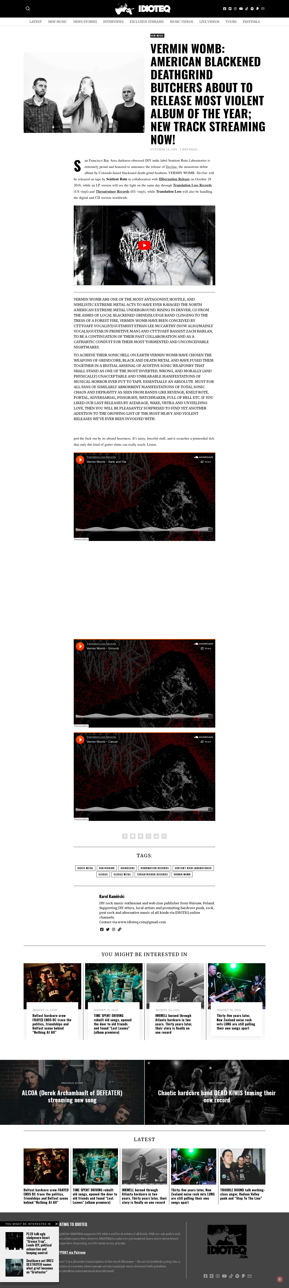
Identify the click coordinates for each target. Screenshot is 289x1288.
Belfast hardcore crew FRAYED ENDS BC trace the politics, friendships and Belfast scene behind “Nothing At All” (51, 1023)
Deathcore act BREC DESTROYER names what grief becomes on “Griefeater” (39, 1266)
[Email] (262, 8)
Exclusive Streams (147, 22)
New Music (57, 22)
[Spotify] (252, 8)
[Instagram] (235, 8)
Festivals (251, 22)
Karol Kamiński (111, 896)
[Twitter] (230, 8)
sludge (103, 874)
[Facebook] (224, 8)
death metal (85, 868)
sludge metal (122, 874)
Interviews (113, 22)
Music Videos (181, 22)
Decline (171, 166)
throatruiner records (152, 874)
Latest (35, 22)
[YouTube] (241, 8)
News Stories (85, 22)
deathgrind (107, 868)
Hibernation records (155, 868)
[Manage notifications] (280, 1279)
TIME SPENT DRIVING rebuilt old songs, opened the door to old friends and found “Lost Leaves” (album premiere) (113, 1023)
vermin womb (182, 874)
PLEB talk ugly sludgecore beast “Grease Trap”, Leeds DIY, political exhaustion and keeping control (39, 1243)
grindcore (128, 868)
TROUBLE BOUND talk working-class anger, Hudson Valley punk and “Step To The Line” (242, 1194)
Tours (231, 22)
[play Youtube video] (144, 245)
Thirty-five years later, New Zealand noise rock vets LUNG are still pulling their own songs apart (236, 1021)
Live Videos (209, 22)
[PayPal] (257, 8)
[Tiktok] (246, 8)
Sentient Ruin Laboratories (193, 868)
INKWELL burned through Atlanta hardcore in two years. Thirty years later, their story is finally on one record (173, 1023)
